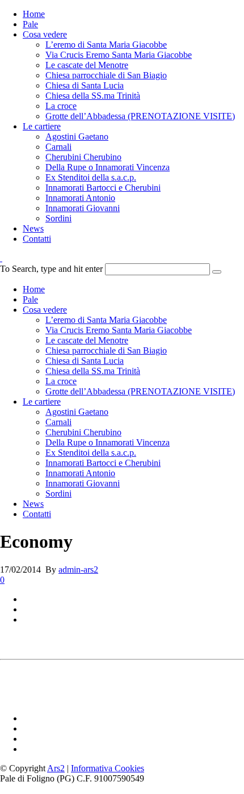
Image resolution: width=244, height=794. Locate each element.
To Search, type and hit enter (51, 269)
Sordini (58, 218)
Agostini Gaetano (76, 136)
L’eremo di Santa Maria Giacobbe (106, 44)
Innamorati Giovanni (82, 208)
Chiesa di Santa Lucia (84, 85)
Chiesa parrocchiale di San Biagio (106, 75)
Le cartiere (42, 126)
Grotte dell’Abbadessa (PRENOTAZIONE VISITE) (140, 116)
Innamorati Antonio (80, 198)
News (33, 228)
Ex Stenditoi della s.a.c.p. (90, 177)
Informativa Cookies (107, 768)
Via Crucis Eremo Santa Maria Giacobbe (118, 55)
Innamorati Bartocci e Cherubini (103, 187)
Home (34, 14)
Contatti (37, 238)
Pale (30, 24)
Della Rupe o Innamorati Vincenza (107, 167)
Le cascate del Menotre (86, 65)
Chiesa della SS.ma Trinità (92, 95)
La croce (61, 106)
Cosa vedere (45, 34)
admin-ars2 (78, 569)
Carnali (58, 147)
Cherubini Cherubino (83, 157)
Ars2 (56, 768)
